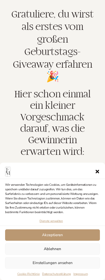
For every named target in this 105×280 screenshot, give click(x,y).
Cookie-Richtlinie (28, 274)
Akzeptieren (52, 234)
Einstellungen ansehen (53, 262)
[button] (97, 171)
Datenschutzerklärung (56, 274)
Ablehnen (52, 248)
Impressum (80, 274)
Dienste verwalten (51, 221)
